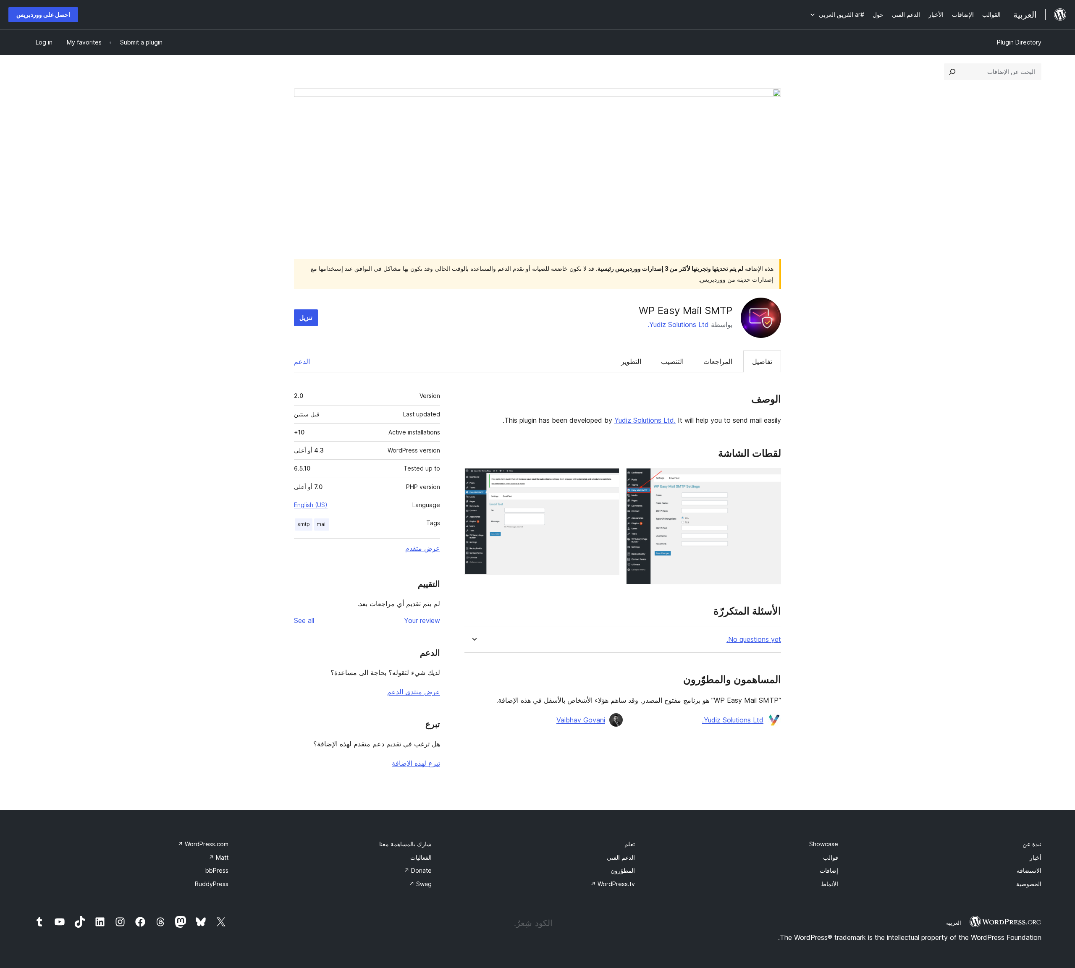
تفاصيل (762, 361)
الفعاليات (421, 857)
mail (322, 524)
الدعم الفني (621, 857)
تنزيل (305, 317)
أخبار (1035, 857)
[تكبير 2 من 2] (608, 479)
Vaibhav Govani (580, 720)
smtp (303, 524)
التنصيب (672, 361)
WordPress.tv (612, 883)
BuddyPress (211, 883)
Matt (218, 857)
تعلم (629, 844)
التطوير (631, 361)
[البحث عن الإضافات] (952, 71)
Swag (420, 883)
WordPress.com (203, 844)
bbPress (216, 870)
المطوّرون (623, 870)
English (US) (311, 504)
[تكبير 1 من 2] (770, 479)
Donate (418, 870)
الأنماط (829, 883)
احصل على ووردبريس (43, 14)
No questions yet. (753, 640)
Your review (422, 620)
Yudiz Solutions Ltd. (678, 324)
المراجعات (717, 361)
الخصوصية (1028, 883)
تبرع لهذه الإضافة (416, 763)
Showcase (823, 844)
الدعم (302, 361)
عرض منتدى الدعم (413, 692)
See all (304, 620)
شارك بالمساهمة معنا (405, 844)
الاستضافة (1029, 870)
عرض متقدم (422, 548)
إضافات (829, 870)
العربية (953, 922)
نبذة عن (1032, 844)
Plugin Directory (1019, 42)
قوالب (830, 857)
